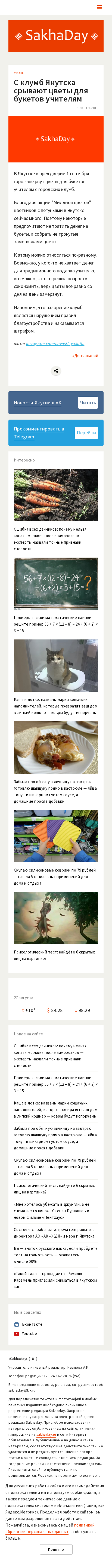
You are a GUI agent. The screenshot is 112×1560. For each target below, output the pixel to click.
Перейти (86, 432)
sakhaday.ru (46, 1434)
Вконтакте (32, 1324)
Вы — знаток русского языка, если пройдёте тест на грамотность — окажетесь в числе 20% (56, 1255)
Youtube (29, 1333)
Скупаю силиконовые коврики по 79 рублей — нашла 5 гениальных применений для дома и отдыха (55, 1167)
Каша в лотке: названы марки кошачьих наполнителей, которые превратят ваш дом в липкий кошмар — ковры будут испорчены (56, 1109)
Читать (88, 402)
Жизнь (19, 73)
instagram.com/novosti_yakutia (55, 343)
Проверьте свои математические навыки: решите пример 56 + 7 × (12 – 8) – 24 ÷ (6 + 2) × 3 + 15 (56, 1084)
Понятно (56, 1549)
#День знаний (85, 355)
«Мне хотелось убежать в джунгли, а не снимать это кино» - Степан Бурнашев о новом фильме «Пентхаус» (52, 1211)
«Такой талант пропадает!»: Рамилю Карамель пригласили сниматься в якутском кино (55, 1280)
